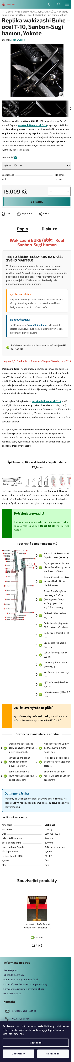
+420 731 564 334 (20, 1019)
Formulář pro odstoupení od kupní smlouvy (25, 984)
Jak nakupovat (10, 970)
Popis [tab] (22, 228)
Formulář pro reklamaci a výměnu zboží (23, 989)
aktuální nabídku (38, 325)
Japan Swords (17, 40)
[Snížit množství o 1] (50, 191)
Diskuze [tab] (49, 228)
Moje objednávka (12, 993)
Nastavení (35, 1043)
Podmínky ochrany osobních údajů (20, 979)
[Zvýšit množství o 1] (67, 191)
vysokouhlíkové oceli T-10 (46, 401)
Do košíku (37, 202)
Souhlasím (53, 1053)
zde (22, 1034)
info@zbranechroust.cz (24, 1011)
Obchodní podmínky (13, 975)
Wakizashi (50, 825)
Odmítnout (18, 1053)
